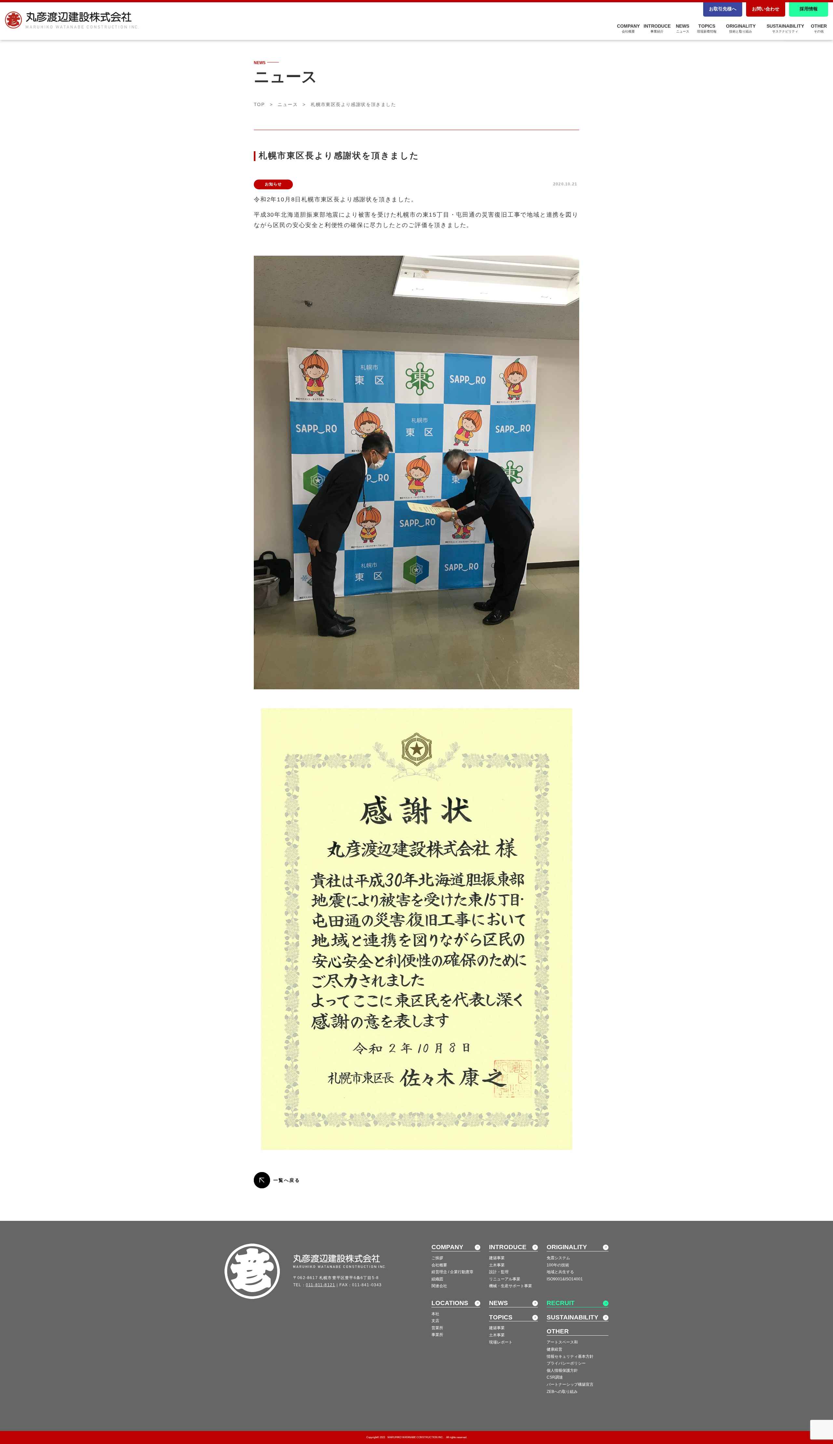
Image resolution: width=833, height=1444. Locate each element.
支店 (435, 1320)
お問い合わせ (765, 8)
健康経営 (554, 1349)
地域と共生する (560, 1272)
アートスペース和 (562, 1342)
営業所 (437, 1328)
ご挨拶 (437, 1258)
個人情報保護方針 (562, 1370)
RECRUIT (561, 1303)
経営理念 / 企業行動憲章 (452, 1272)
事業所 (437, 1334)
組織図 (437, 1279)
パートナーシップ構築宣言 (570, 1384)
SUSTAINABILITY (785, 28)
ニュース (288, 104)
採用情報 (808, 8)
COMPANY (628, 28)
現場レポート (500, 1342)
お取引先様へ (722, 8)
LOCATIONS (449, 1303)
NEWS (682, 28)
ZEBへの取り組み (562, 1391)
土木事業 (497, 1265)
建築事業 (497, 1258)
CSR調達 (555, 1377)
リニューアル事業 (504, 1279)
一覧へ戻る (286, 1180)
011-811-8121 (320, 1285)
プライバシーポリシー (566, 1363)
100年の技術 (558, 1265)
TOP (259, 104)
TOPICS (707, 28)
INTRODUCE (657, 28)
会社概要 (439, 1265)
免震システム (558, 1258)
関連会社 (439, 1286)
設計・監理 (499, 1272)
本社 (435, 1314)
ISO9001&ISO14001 (565, 1279)
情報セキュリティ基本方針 (570, 1356)
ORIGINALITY (741, 28)
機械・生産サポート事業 (510, 1286)
